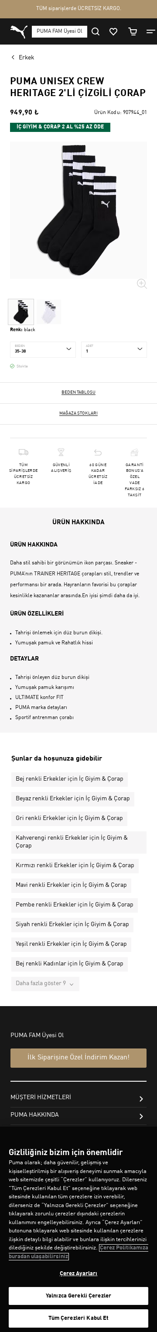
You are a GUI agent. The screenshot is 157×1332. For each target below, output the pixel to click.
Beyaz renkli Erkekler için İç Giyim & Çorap (73, 799)
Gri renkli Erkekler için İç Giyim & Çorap (69, 818)
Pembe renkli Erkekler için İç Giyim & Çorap (74, 905)
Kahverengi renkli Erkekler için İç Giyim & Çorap (72, 842)
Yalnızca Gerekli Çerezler (78, 1296)
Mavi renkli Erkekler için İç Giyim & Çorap (71, 885)
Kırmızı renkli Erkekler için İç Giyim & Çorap (75, 865)
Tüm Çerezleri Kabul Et (78, 1318)
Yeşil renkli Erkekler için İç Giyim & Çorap (71, 944)
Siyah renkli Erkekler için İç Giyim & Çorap (72, 924)
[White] (49, 312)
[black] (21, 312)
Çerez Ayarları (79, 1274)
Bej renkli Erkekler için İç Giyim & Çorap (69, 779)
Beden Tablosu (78, 392)
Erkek (26, 58)
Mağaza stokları (78, 413)
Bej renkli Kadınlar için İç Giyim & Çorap (69, 964)
